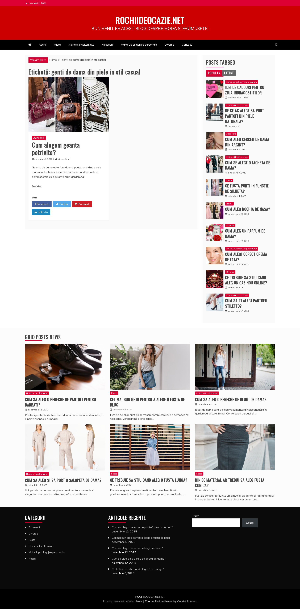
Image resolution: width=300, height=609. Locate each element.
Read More (36, 186)
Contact (187, 44)
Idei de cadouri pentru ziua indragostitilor (244, 89)
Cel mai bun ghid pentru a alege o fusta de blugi (147, 402)
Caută (195, 516)
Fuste (57, 44)
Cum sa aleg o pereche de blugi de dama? (230, 399)
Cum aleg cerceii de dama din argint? (247, 141)
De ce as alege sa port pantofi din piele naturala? (244, 116)
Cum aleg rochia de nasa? (247, 209)
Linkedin (42, 212)
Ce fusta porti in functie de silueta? (247, 188)
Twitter (63, 204)
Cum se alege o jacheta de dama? (247, 165)
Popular (214, 73)
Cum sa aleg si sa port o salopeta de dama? (63, 480)
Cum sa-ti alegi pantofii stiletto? (246, 303)
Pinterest (83, 204)
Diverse (169, 44)
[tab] (214, 73)
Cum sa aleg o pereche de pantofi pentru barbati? (60, 402)
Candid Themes (187, 601)
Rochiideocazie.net (150, 19)
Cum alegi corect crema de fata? (246, 256)
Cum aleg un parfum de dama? (245, 233)
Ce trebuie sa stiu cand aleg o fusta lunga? (148, 480)
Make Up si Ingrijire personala (139, 44)
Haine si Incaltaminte (81, 44)
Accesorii (107, 44)
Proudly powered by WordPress (123, 601)
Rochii (42, 44)
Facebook (42, 204)
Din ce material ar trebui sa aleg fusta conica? (229, 482)
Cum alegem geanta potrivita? (56, 148)
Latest (229, 73)
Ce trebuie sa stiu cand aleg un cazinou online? (246, 280)
